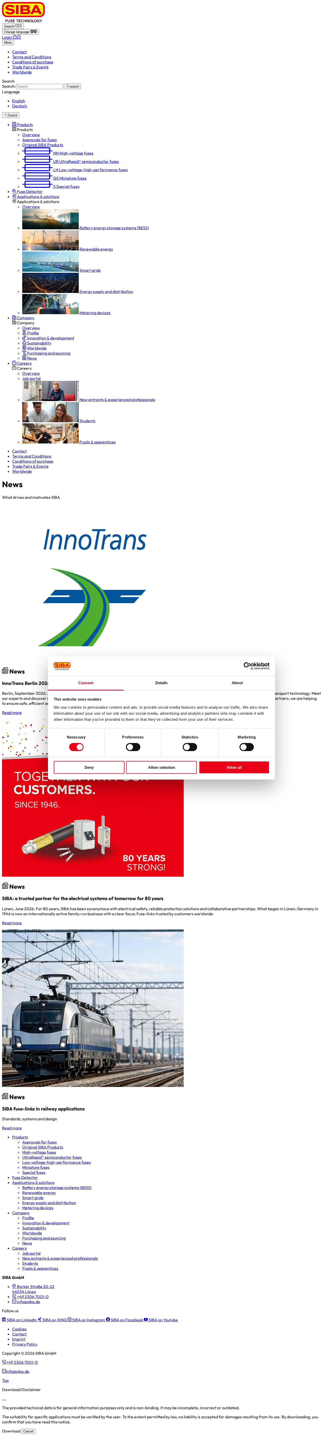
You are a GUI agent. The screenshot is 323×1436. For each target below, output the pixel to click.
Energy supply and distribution (49, 1202)
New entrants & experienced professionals (60, 1258)
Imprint (18, 1339)
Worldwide (22, 72)
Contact (19, 51)
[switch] (133, 747)
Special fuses (33, 1172)
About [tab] (237, 683)
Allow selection (161, 767)
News (27, 1243)
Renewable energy (39, 1192)
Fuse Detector (25, 1177)
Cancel (28, 1431)
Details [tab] (161, 683)
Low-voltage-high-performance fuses (56, 1162)
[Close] (4, 1400)
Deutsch (19, 105)
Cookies (19, 1328)
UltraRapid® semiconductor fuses (52, 1157)
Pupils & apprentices (40, 1268)
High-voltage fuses (39, 1152)
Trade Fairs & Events (30, 66)
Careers (19, 1248)
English (18, 100)
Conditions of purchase (32, 61)
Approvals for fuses (39, 1142)
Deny (89, 767)
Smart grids (32, 1197)
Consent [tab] (85, 683)
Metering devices (37, 1207)
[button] (22, 124)
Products (20, 1137)
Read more (12, 712)
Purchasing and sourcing (44, 1238)
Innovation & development (45, 1222)
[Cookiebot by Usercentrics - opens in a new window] (247, 666)
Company (21, 1212)
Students (30, 1263)
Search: (9, 86)
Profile (28, 1217)
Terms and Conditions (31, 56)
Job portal (31, 1253)
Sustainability (34, 1227)
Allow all (234, 767)
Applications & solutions (33, 1182)
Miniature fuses (35, 1167)
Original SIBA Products (42, 1147)
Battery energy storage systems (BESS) (57, 1187)
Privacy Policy (24, 1344)
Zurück (12, 115)
